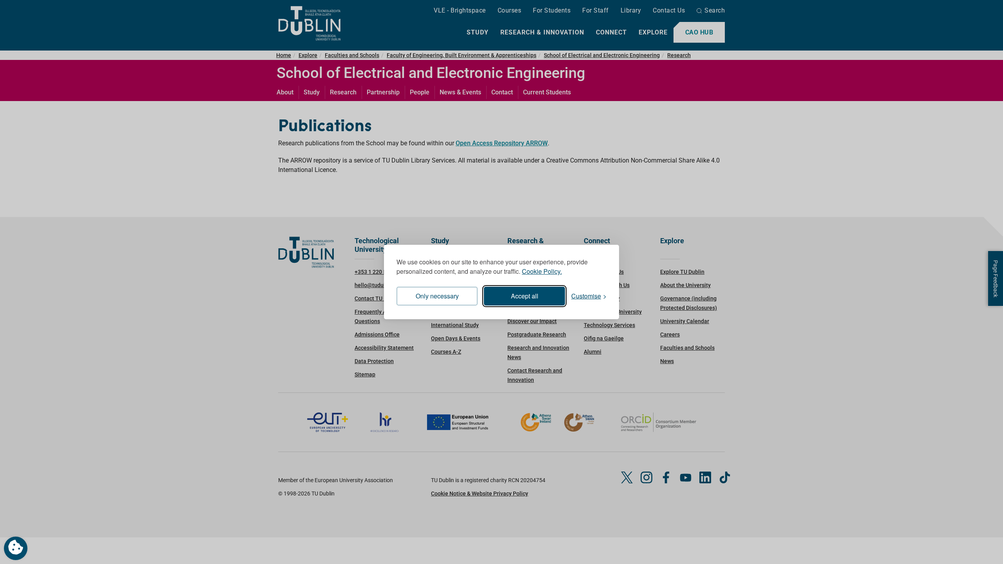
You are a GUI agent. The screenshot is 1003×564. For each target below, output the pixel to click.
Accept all (524, 295)
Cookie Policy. (542, 271)
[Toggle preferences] (15, 548)
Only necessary (437, 295)
